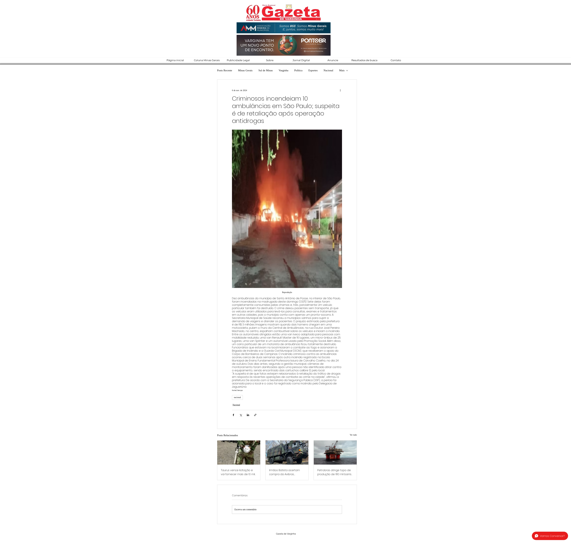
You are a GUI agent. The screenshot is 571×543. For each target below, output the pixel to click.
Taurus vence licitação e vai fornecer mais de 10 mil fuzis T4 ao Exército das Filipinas (238, 472)
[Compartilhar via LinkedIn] (248, 415)
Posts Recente (224, 70)
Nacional (328, 70)
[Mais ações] (340, 90)
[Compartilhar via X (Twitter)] (240, 415)
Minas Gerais (245, 70)
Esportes (313, 70)
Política (298, 70)
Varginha (283, 70)
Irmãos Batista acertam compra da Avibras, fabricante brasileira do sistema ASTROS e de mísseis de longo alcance (285, 472)
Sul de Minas (265, 70)
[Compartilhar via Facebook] (233, 415)
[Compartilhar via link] (255, 415)
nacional (237, 397)
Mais (342, 70)
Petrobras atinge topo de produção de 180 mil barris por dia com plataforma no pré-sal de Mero (335, 472)
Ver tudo (353, 435)
